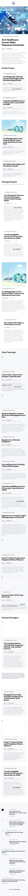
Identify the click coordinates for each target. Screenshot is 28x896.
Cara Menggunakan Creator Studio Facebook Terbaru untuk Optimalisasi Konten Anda (13, 141)
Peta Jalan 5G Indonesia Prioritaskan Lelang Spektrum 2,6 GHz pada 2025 (13, 880)
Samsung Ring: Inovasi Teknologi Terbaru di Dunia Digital (13, 465)
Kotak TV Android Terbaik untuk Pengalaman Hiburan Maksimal (13, 559)
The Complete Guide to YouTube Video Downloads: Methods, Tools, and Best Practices (13, 646)
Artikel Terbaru (8, 68)
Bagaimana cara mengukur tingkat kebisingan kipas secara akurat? (14, 516)
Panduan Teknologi (13, 839)
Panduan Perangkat (10, 617)
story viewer (17, 386)
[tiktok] (17, 892)
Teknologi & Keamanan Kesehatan (10, 36)
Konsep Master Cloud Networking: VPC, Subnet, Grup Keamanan (17, 813)
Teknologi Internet (7, 592)
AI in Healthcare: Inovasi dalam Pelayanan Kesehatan (13, 42)
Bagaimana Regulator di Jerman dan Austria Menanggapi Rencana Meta (13, 415)
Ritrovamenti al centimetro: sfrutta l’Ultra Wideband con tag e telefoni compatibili (17, 823)
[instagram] (15, 892)
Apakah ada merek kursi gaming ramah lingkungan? (17, 842)
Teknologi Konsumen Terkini (10, 73)
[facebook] (13, 892)
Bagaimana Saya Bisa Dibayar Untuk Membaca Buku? (17, 871)
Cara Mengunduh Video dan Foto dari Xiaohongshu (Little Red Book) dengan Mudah (13, 78)
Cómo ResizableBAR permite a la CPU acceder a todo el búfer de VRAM (14, 102)
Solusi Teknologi (8, 352)
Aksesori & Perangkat (9, 691)
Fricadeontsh (9, 48)
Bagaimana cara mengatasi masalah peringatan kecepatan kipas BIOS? (17, 862)
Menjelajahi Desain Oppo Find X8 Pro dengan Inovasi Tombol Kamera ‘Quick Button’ (13, 697)
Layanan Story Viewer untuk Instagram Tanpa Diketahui (12, 375)
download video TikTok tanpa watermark (13, 604)
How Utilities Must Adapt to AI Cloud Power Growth (14, 165)
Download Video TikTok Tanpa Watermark (12, 596)
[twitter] (10, 892)
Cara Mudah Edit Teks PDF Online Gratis (14, 833)
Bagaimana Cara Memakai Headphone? (11, 441)
